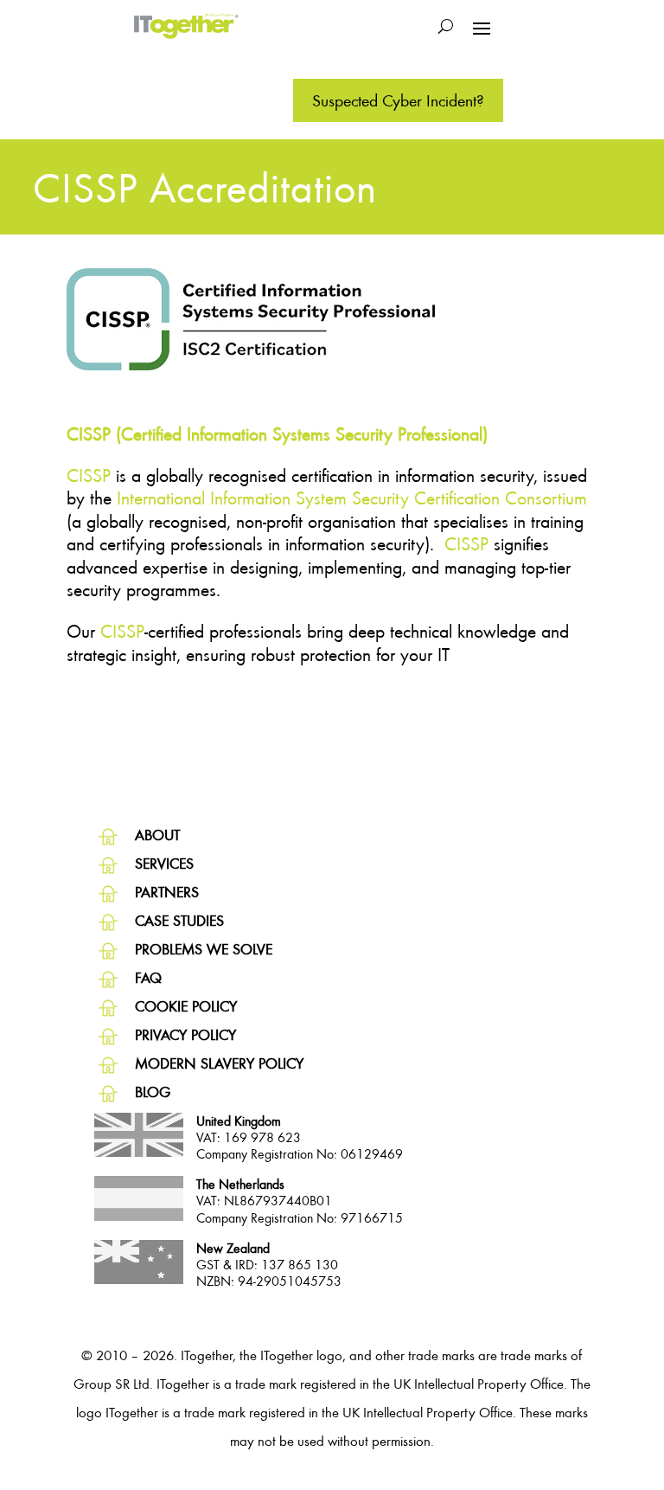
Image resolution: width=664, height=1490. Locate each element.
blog (152, 1091)
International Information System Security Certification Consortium (352, 497)
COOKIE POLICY (186, 1006)
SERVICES (164, 863)
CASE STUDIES (179, 920)
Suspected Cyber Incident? (398, 100)
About (157, 835)
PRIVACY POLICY (185, 1034)
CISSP (89, 475)
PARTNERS (167, 892)
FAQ (148, 977)
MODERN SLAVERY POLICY (219, 1063)
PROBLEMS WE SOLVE (203, 949)
